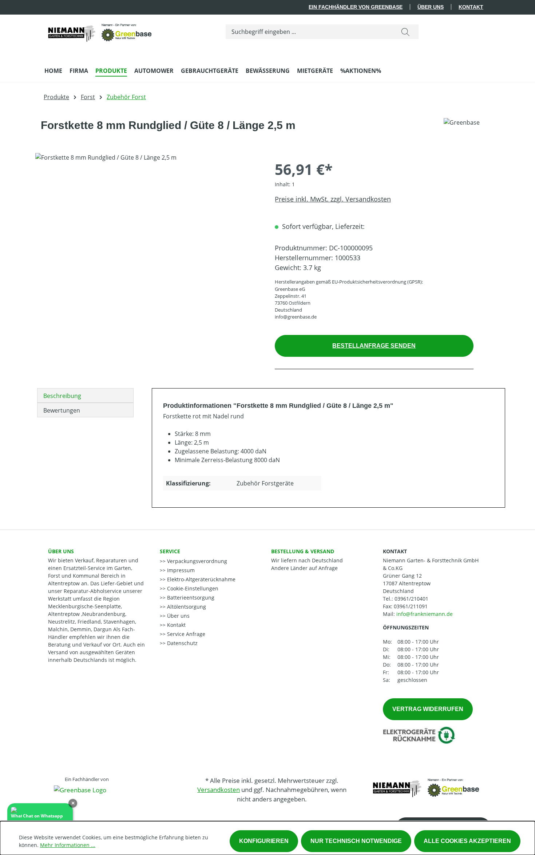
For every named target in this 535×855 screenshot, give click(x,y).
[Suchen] (405, 31)
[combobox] (309, 31)
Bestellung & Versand (302, 551)
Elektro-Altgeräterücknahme (200, 579)
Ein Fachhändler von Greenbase (356, 7)
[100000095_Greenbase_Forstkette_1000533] (147, 231)
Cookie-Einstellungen (192, 588)
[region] (148, 231)
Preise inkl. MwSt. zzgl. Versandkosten (333, 199)
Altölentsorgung (186, 606)
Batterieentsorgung (190, 597)
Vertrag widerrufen (427, 709)
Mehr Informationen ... (67, 845)
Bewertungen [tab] (61, 410)
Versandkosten (218, 789)
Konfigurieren (264, 841)
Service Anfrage (185, 633)
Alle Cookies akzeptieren (467, 841)
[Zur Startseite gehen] (99, 30)
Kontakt (471, 7)
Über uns (430, 7)
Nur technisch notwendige (356, 841)
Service (170, 551)
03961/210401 (411, 598)
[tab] (85, 395)
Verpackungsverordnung (196, 561)
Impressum (180, 570)
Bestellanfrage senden (374, 346)
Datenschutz (182, 643)
